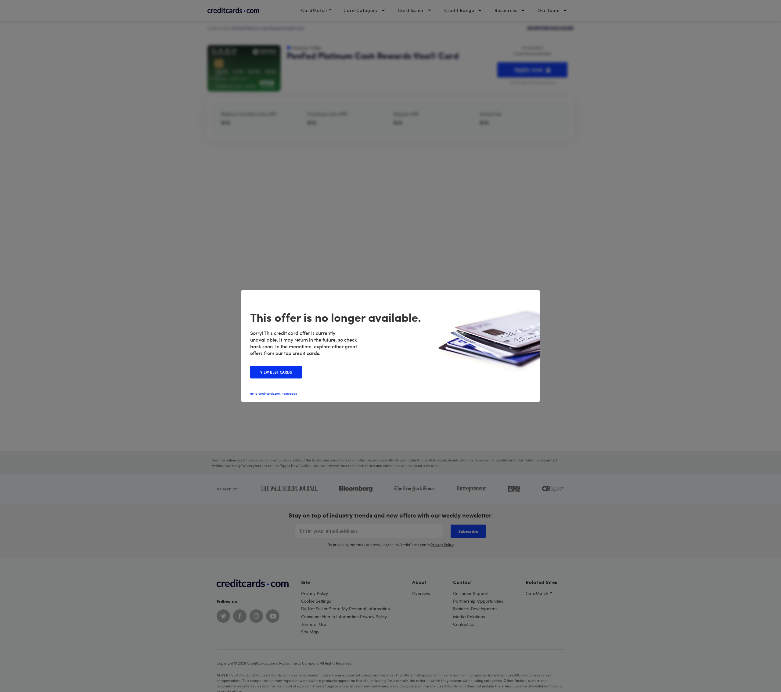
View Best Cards (276, 372)
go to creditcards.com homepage (273, 393)
